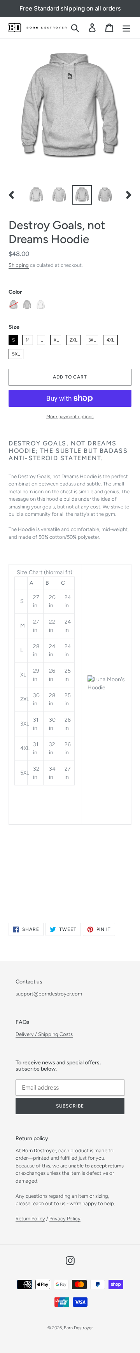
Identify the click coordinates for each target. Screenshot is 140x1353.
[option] (35, 195)
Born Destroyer (78, 1327)
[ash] (13, 305)
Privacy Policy (64, 1219)
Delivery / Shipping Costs (44, 1034)
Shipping (19, 265)
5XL (16, 353)
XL (56, 339)
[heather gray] (27, 305)
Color (15, 292)
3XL (92, 339)
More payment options (70, 416)
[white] (41, 305)
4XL (110, 339)
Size (14, 327)
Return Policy (30, 1219)
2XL (73, 339)
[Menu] (126, 27)
